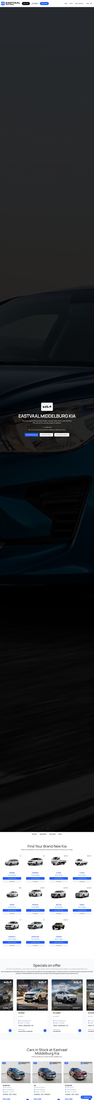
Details (24, 1023)
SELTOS (58, 905)
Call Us (12, 1091)
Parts (71, 3)
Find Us (60, 834)
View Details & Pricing (12, 878)
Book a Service (79, 3)
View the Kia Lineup (31, 435)
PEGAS (12, 905)
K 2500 (58, 873)
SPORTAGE (35, 937)
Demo (65, 3)
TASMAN (59, 937)
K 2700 (82, 873)
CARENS (12, 873)
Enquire (18, 1023)
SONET (82, 905)
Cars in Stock (52, 834)
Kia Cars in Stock (46, 435)
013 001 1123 (48, 427)
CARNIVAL (35, 873)
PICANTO (35, 905)
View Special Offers (61, 435)
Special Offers (43, 834)
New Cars (34, 834)
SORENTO (12, 937)
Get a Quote (12, 881)
